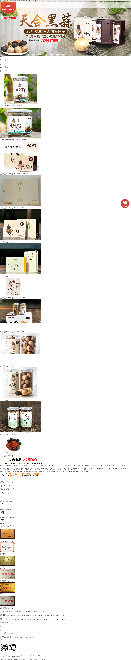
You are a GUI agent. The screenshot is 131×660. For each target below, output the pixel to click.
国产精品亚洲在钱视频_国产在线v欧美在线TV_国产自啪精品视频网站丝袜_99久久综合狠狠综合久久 (18, 0)
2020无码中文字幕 (26, 659)
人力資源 (118, 17)
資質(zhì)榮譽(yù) (108, 19)
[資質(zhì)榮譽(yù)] (7, 538)
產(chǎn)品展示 (97, 19)
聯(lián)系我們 (123, 19)
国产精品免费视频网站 (34, 659)
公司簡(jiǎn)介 (92, 19)
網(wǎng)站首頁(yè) (87, 19)
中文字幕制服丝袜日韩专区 (43, 659)
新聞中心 (102, 17)
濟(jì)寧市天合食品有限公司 (5, 655)
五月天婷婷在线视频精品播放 (17, 659)
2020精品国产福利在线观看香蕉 (6, 659)
